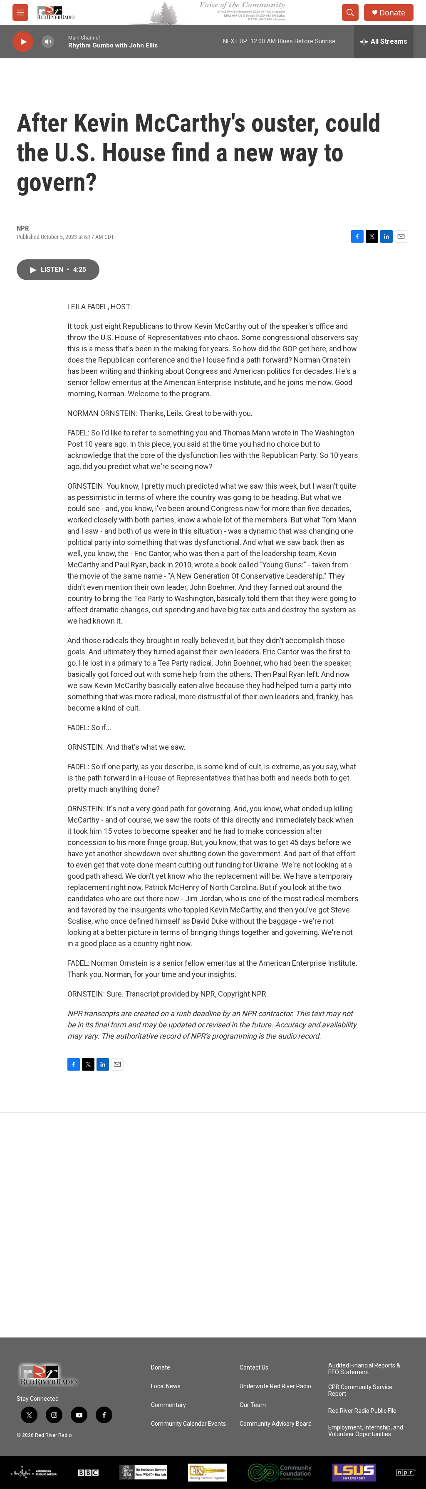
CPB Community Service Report (360, 1390)
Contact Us (254, 1368)
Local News (166, 1386)
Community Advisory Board (276, 1424)
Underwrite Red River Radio (275, 1386)
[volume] (48, 41)
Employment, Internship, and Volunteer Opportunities (365, 1430)
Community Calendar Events (188, 1424)
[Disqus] (213, 1225)
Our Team (253, 1405)
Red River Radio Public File (362, 1411)
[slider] (61, 41)
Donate (392, 12)
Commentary (168, 1405)
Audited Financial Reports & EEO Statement (364, 1368)
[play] (23, 42)
